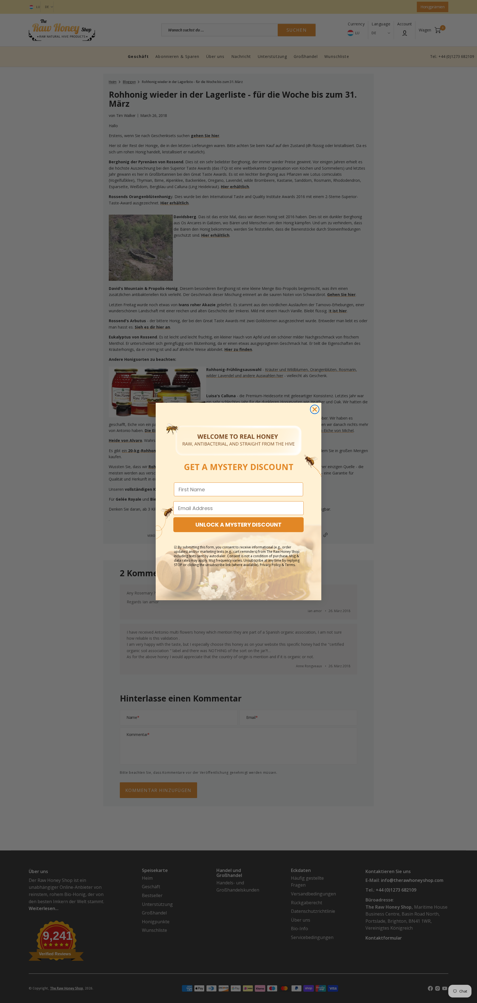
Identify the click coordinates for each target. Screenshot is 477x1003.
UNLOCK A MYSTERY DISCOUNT (238, 525)
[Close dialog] (314, 409)
